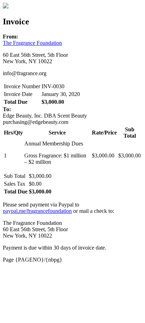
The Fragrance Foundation (32, 43)
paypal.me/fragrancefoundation (37, 211)
